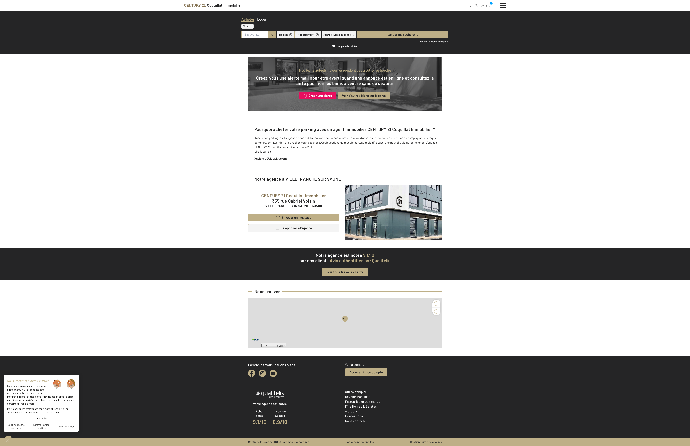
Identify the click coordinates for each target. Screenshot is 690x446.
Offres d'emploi (355, 392)
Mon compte (482, 5)
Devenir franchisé (357, 397)
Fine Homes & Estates (361, 406)
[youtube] (273, 373)
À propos (351, 411)
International (354, 416)
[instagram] (262, 373)
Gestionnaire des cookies (426, 441)
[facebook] (251, 373)
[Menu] (503, 5)
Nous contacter (356, 421)
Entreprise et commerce (362, 401)
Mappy (282, 345)
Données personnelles (359, 441)
